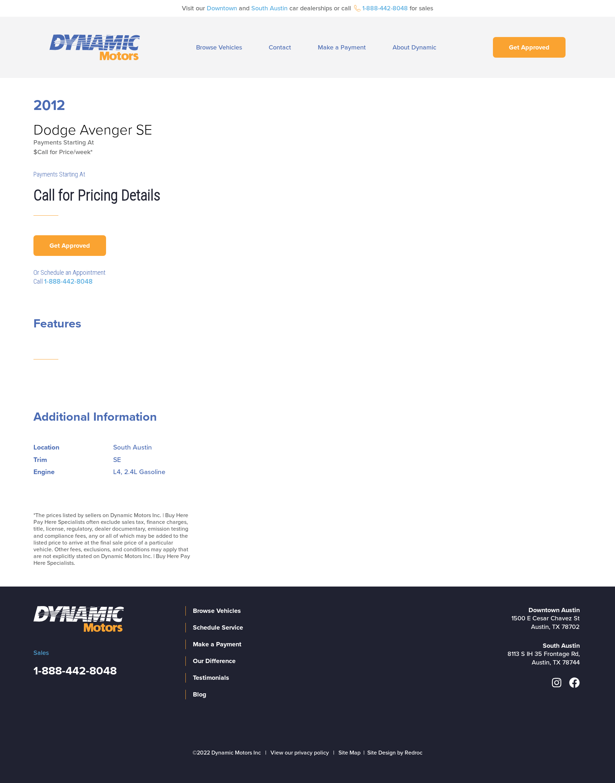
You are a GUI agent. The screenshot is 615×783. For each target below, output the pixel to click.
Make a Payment (342, 47)
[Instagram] (556, 682)
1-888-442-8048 (385, 8)
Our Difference (214, 661)
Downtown (222, 8)
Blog (199, 694)
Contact (280, 47)
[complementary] (593, 761)
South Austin (269, 8)
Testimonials (211, 678)
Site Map (349, 752)
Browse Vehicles (219, 47)
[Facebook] (574, 682)
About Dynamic (414, 47)
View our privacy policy (299, 752)
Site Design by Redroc (394, 752)
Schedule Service (218, 627)
